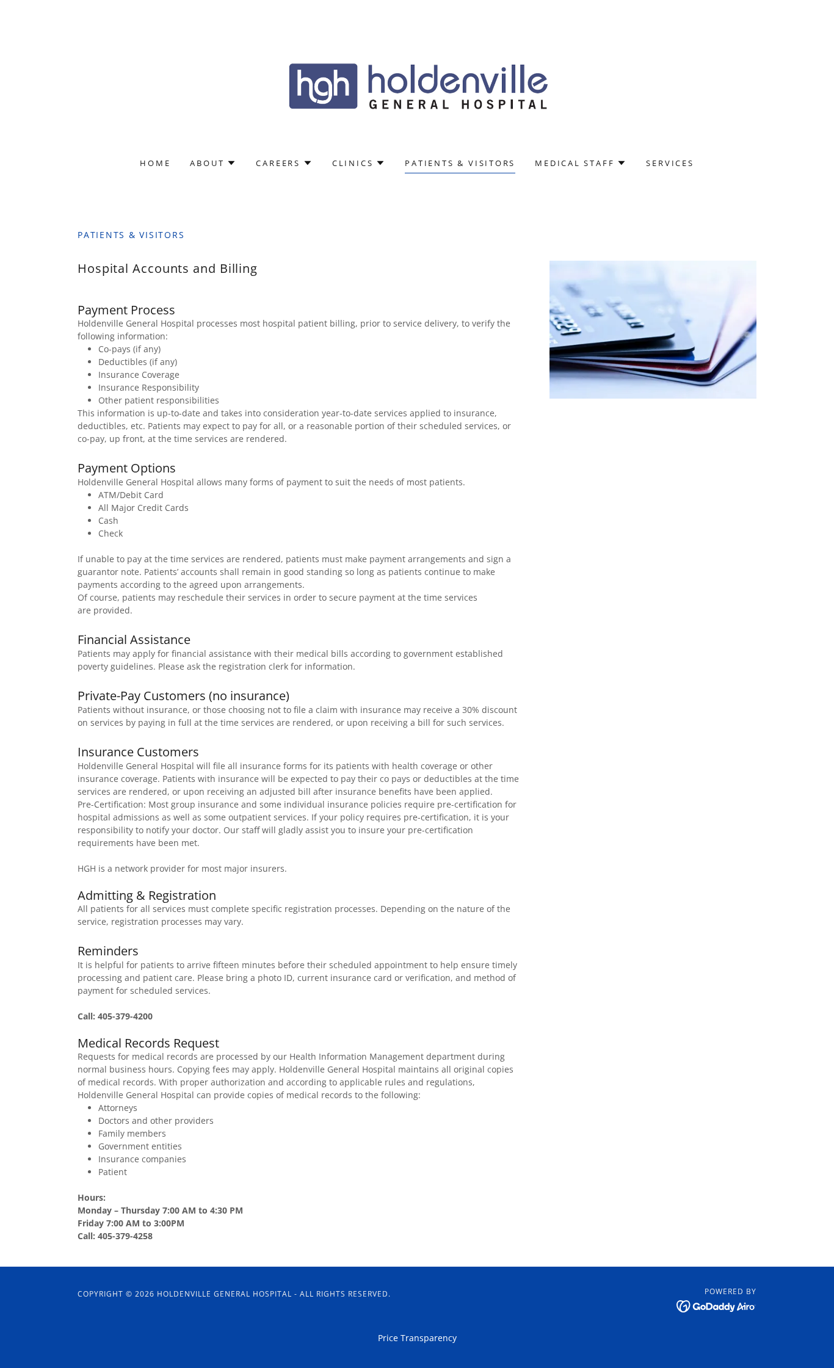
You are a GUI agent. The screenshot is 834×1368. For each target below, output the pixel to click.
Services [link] (670, 162)
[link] (417, 86)
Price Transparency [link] (417, 1338)
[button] (213, 163)
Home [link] (155, 162)
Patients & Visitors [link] (460, 162)
